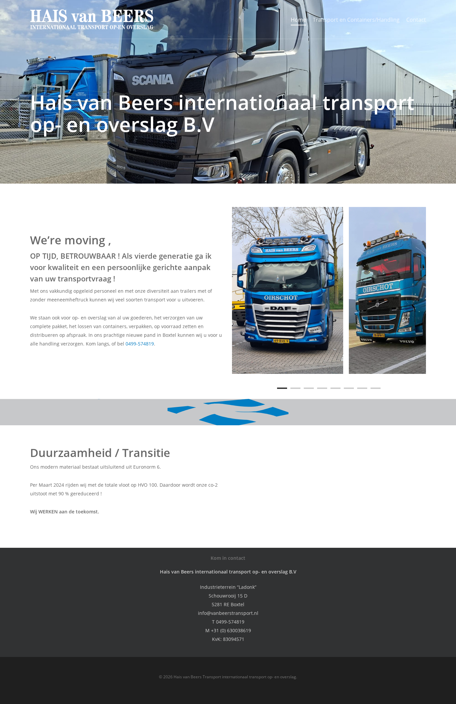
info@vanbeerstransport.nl (228, 613)
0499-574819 (140, 343)
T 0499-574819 (228, 622)
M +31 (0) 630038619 (228, 630)
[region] (329, 290)
